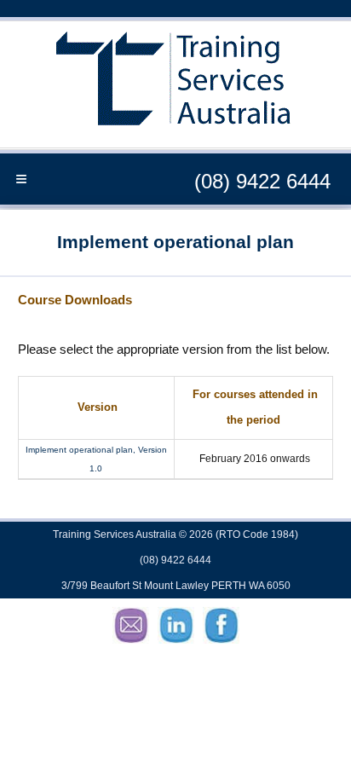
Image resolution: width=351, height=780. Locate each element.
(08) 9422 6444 (262, 181)
